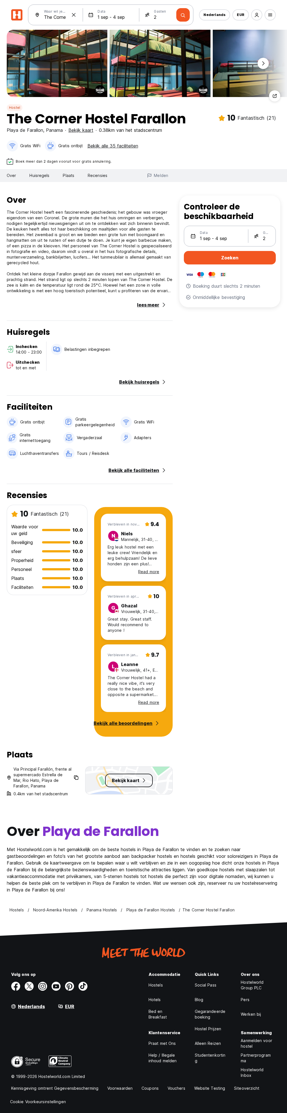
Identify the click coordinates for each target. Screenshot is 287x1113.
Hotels (155, 999)
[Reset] (73, 15)
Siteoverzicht (246, 1088)
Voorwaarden (120, 1088)
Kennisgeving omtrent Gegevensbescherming (54, 1088)
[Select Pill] (256, 14)
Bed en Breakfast (158, 1014)
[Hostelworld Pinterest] (69, 986)
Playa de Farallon (25, 130)
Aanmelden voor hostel (256, 1043)
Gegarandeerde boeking (210, 1014)
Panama (54, 130)
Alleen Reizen (208, 1043)
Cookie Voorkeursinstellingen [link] (38, 1101)
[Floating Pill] (263, 63)
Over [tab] (11, 175)
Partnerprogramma (255, 1058)
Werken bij (251, 1014)
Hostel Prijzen (208, 1028)
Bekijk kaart (80, 130)
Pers (245, 999)
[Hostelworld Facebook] (15, 986)
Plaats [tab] (68, 175)
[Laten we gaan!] (183, 15)
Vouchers (176, 1088)
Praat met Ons (162, 1043)
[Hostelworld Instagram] (42, 986)
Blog (199, 999)
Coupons (150, 1088)
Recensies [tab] (97, 175)
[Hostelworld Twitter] (29, 986)
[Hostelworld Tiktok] (82, 986)
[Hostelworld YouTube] (56, 986)
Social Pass (205, 985)
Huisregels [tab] (39, 175)
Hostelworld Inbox (252, 1072)
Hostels (156, 985)
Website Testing (209, 1088)
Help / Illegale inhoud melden (163, 1058)
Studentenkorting (210, 1058)
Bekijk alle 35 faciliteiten (112, 146)
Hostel (14, 107)
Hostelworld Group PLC (252, 985)
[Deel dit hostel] (274, 96)
